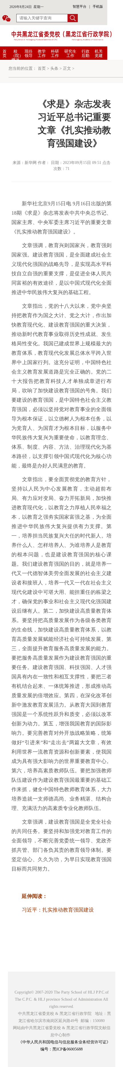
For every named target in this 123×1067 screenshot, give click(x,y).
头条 (54, 68)
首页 (5, 53)
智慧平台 (79, 7)
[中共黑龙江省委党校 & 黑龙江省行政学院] (61, 35)
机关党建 (99, 53)
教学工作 (42, 53)
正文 (67, 68)
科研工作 (55, 53)
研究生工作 (70, 53)
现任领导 (29, 53)
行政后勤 (86, 53)
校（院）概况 (17, 55)
